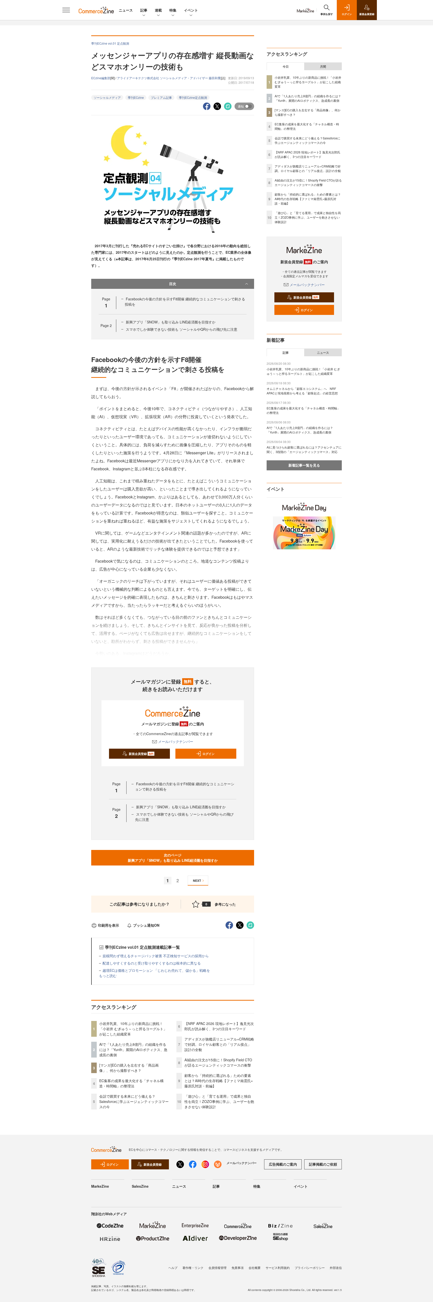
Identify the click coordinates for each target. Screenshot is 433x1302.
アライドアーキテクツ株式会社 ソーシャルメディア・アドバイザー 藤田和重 (169, 78)
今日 (286, 66)
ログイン (208, 753)
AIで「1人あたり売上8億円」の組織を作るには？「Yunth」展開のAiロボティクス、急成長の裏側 (133, 1049)
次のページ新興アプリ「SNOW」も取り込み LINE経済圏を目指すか (173, 857)
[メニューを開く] (66, 10)
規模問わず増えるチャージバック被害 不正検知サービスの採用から (155, 955)
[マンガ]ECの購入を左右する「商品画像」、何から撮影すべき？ (129, 1068)
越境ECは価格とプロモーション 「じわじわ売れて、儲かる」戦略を (156, 970)
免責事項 (238, 1267)
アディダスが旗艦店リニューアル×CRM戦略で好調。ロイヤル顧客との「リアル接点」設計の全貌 (219, 1044)
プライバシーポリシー (310, 1267)
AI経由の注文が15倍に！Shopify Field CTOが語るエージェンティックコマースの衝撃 (218, 1062)
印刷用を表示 (108, 925)
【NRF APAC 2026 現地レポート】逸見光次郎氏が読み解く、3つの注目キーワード (219, 1026)
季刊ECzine (136, 97)
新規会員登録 (141, 753)
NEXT (197, 880)
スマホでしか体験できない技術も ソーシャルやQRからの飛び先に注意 (181, 329)
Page (106, 325)
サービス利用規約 (278, 1267)
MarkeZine (100, 1186)
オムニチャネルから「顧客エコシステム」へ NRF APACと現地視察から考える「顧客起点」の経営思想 (302, 390)
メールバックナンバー (175, 741)
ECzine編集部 (100, 78)
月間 (323, 66)
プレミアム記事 (161, 97)
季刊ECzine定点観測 (193, 97)
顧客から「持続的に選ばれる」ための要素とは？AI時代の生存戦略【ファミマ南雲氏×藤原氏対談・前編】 (218, 1080)
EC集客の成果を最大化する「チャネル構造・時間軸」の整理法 (131, 1083)
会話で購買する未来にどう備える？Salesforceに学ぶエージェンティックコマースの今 (134, 1101)
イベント (191, 10)
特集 (172, 10)
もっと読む (108, 975)
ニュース (126, 10)
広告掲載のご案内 (283, 1164)
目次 (172, 283)
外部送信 (336, 1267)
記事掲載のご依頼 (323, 1164)
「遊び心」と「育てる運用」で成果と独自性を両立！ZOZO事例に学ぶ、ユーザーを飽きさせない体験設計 (219, 1101)
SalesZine (140, 1186)
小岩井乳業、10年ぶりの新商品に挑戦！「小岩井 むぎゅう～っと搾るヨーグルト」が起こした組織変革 (133, 1028)
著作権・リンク (192, 1267)
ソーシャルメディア (107, 97)
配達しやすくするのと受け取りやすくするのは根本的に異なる (151, 963)
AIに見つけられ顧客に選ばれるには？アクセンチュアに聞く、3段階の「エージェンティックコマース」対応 (304, 449)
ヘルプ (172, 1267)
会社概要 (255, 1267)
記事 (143, 10)
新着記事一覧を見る (304, 465)
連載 (158, 10)
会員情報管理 (217, 1267)
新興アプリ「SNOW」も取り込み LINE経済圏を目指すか (170, 321)
